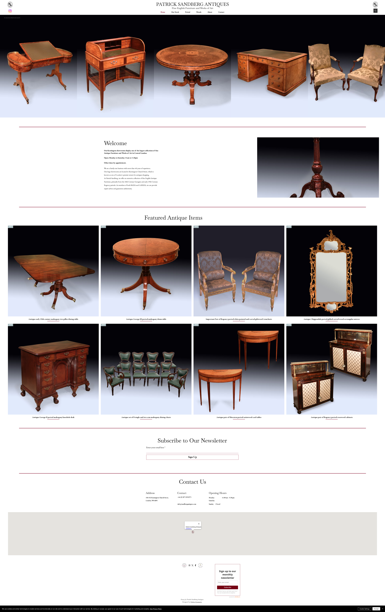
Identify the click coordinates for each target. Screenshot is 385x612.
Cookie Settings (365, 609)
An (152, 178)
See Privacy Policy (156, 609)
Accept (376, 609)
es (203, 599)
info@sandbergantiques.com (187, 504)
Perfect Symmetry (196, 602)
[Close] (382, 608)
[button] (175, 12)
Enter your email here (155, 447)
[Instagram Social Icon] (189, 565)
